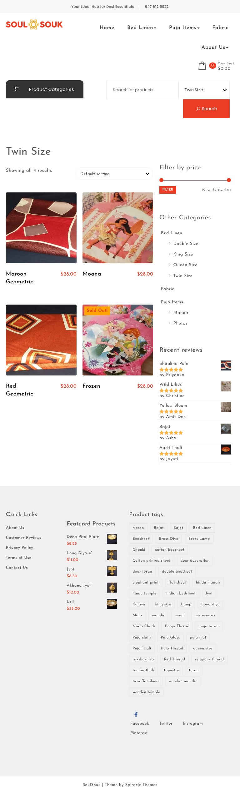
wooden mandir (183, 681)
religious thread (209, 659)
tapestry (171, 670)
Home (107, 27)
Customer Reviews (23, 538)
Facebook (139, 724)
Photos (180, 323)
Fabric (220, 27)
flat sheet (177, 582)
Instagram (193, 724)
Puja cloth (141, 637)
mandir (158, 615)
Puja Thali (141, 648)
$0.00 (224, 69)
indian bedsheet (181, 593)
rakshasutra (143, 659)
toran (194, 670)
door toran (142, 572)
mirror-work (205, 615)
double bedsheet (177, 572)
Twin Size (183, 276)
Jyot (209, 593)
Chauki (138, 550)
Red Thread (174, 659)
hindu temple (144, 593)
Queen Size (185, 265)
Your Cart (226, 63)
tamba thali (143, 670)
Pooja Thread (177, 626)
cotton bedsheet (169, 550)
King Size (183, 254)
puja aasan (209, 626)
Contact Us (17, 568)
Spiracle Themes (141, 785)
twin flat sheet (145, 681)
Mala (137, 615)
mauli (180, 615)
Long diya (210, 604)
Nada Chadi (143, 626)
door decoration (194, 561)
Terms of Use (19, 558)
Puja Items (183, 27)
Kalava (138, 604)
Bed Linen (140, 27)
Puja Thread (172, 648)
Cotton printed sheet (151, 561)
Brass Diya (168, 539)
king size (163, 604)
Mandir (181, 313)
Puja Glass (170, 637)
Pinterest (139, 733)
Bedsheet (140, 539)
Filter (167, 189)
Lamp (186, 604)
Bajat (158, 528)
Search (209, 109)
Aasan (138, 528)
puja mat (198, 637)
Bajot (178, 528)
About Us (213, 47)
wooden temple (146, 692)
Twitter (165, 724)
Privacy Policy (19, 548)
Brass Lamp (199, 539)
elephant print (145, 582)
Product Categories (51, 89)
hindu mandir (208, 582)
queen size (202, 648)
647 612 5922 (157, 6)
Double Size (185, 243)
